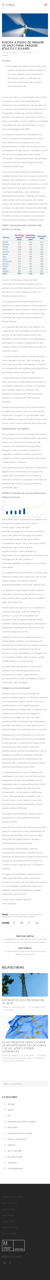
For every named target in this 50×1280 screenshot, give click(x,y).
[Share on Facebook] (14, 923)
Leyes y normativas (35, 1058)
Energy (5, 55)
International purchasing (13, 1058)
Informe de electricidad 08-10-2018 (23, 1001)
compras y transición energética (25, 915)
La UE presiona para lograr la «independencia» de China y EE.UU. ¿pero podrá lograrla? (24, 1046)
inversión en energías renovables (18, 917)
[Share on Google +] (29, 923)
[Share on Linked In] (37, 923)
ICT (9, 1115)
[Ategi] (8, 4)
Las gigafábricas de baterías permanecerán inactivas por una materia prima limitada (25, 940)
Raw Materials (17, 1061)
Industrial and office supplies (22, 1121)
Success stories (15, 1157)
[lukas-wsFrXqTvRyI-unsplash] (25, 1027)
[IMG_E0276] (25, 985)
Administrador (18, 1007)
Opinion (6, 1061)
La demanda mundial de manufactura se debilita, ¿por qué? (25, 952)
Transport (12, 1162)
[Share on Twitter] (21, 923)
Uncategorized (15, 1168)
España (16, 563)
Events (11, 1110)
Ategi (14, 52)
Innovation (13, 1127)
